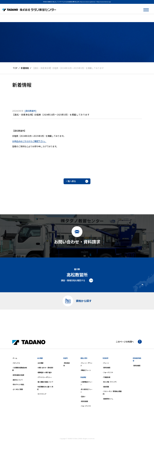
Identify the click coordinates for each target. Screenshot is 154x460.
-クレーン (106, 363)
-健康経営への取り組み (44, 372)
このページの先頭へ (125, 341)
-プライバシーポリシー (44, 377)
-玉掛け (82, 396)
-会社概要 (40, 363)
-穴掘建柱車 (106, 377)
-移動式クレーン (85, 370)
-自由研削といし (108, 399)
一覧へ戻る (71, 181)
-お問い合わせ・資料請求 (45, 367)
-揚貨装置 (106, 386)
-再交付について (17, 380)
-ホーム (14, 358)
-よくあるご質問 (17, 389)
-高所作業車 (84, 401)
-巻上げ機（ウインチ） (110, 382)
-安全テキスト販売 (18, 384)
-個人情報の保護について (45, 382)
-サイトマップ (41, 394)
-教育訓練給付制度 (18, 375)
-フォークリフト (85, 406)
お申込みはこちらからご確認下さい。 (29, 141)
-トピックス (16, 363)
